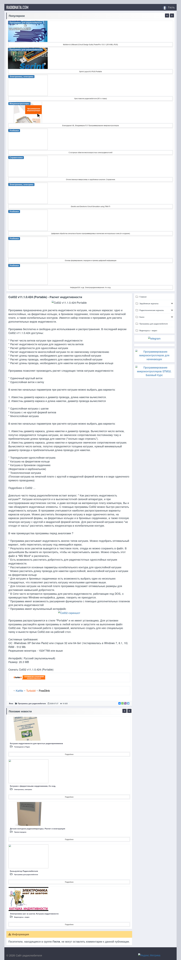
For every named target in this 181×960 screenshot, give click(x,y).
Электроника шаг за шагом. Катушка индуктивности (34, 913)
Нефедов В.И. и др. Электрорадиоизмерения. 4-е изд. (90, 287)
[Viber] (125, 703)
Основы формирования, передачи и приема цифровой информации (90, 260)
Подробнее (69, 754)
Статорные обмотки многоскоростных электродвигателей (90, 152)
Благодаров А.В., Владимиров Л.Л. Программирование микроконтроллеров (90, 125)
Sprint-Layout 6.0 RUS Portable (90, 71)
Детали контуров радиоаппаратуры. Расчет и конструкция (37, 828)
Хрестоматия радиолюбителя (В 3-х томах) (90, 98)
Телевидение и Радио (22, 747)
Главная (143, 296)
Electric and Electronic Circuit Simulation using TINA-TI (90, 206)
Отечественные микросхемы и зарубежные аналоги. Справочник (90, 179)
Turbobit (31, 690)
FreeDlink (44, 690)
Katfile (19, 690)
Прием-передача (20, 832)
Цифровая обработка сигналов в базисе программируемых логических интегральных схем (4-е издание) (90, 233)
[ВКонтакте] (119, 703)
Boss (11, 703)
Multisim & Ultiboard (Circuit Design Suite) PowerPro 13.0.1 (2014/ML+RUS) (90, 44)
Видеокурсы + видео (21, 917)
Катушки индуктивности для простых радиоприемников (36, 743)
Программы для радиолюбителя (32, 703)
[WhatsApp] (122, 703)
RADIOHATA (17, 7)
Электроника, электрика (23, 789)
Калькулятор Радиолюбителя (24, 871)
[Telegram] (128, 703)
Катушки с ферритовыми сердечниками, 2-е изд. (33, 786)
